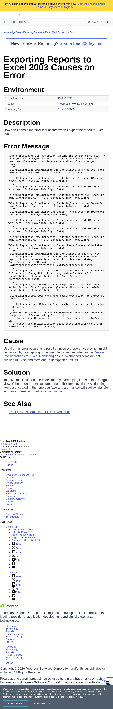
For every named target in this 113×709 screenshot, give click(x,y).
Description (22, 122)
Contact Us (12, 527)
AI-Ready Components (26, 454)
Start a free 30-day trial (81, 43)
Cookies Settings (43, 703)
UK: (23, 532)
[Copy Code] (104, 156)
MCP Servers (7, 454)
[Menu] (5, 22)
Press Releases (14, 634)
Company (11, 626)
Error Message (27, 146)
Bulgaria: (25, 537)
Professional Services (17, 493)
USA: (24, 529)
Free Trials (11, 462)
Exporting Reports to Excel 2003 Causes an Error (49, 32)
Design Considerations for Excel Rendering (54, 354)
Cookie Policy (80, 694)
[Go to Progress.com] (9, 607)
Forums (10, 485)
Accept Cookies (16, 703)
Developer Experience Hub (20, 475)
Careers (10, 639)
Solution (17, 372)
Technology (12, 628)
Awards (10, 631)
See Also (17, 404)
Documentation (14, 480)
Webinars (11, 491)
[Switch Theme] (107, 22)
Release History (14, 483)
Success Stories (14, 514)
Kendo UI (5, 449)
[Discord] (13, 567)
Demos (9, 477)
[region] (56, 697)
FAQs (9, 504)
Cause (13, 341)
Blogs (9, 488)
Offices (9, 642)
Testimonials (12, 517)
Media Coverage (14, 636)
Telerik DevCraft (8, 444)
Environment (24, 89)
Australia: (26, 540)
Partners (10, 496)
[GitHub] (13, 564)
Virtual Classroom (15, 499)
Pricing (9, 465)
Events (9, 501)
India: (24, 535)
